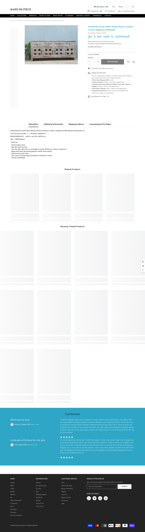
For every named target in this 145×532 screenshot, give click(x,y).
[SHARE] (133, 61)
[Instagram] (94, 498)
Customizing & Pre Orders (100, 124)
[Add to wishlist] (128, 61)
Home (12, 21)
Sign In (120, 11)
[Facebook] (89, 498)
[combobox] (124, 6)
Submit (124, 486)
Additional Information (53, 124)
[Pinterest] (100, 498)
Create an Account (129, 11)
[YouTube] (106, 498)
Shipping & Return (76, 124)
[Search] (126, 6)
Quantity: (90, 58)
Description (33, 124)
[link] (24, 217)
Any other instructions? (94, 47)
